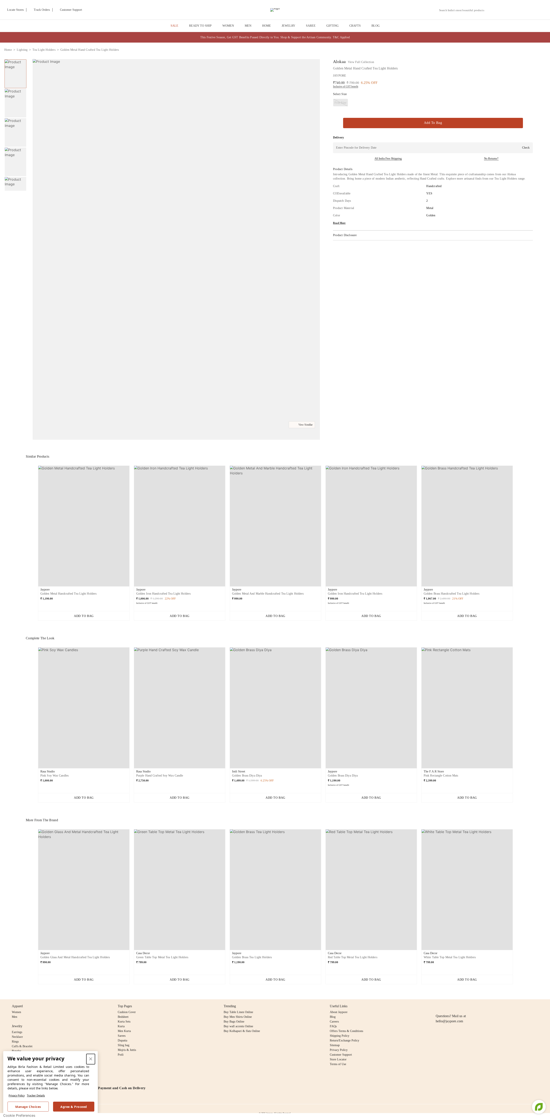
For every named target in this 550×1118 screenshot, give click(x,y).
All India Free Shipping (388, 158)
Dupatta (122, 1040)
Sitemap (335, 1045)
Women (16, 1012)
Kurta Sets (124, 1021)
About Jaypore (338, 1012)
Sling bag (123, 1045)
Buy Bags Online (234, 1021)
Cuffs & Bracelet (22, 1046)
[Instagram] (438, 1006)
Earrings (17, 1032)
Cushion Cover (127, 1012)
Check (526, 147)
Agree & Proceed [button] (73, 1107)
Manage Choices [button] (28, 1107)
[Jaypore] (275, 10)
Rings (15, 1041)
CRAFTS (355, 25)
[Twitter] (454, 1006)
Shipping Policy (339, 1035)
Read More (339, 223)
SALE (174, 25)
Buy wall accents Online (238, 1026)
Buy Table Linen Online (238, 1012)
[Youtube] (463, 1006)
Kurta (121, 1026)
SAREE (311, 25)
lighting (22, 49)
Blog (333, 1016)
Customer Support (341, 1054)
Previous (15, 59)
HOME (266, 25)
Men (14, 1016)
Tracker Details (36, 1095)
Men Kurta (124, 1031)
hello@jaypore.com (449, 1021)
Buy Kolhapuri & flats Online (242, 1031)
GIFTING (332, 25)
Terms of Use (338, 1064)
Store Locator (338, 1059)
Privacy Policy (17, 1095)
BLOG (375, 25)
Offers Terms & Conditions (346, 1031)
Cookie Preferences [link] (19, 1115)
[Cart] (522, 10)
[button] (500, 10)
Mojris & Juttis (127, 1050)
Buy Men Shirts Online (238, 1016)
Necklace (17, 1036)
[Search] (489, 10)
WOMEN (228, 25)
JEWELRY (288, 25)
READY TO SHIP (200, 25)
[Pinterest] (471, 1006)
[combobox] (463, 10)
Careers (334, 1021)
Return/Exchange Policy (344, 1040)
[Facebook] (446, 1006)
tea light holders (43, 49)
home (8, 49)
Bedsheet (123, 1016)
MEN (248, 25)
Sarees (121, 1035)
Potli (121, 1054)
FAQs (333, 1026)
